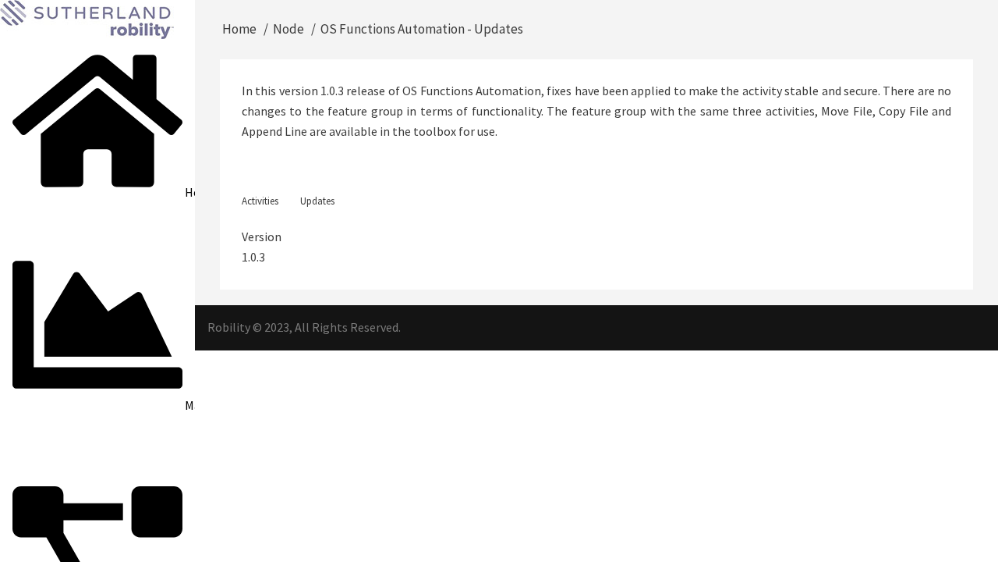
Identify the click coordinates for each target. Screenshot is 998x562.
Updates (317, 201)
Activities (260, 201)
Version (261, 236)
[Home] (87, 18)
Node (288, 28)
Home (239, 28)
